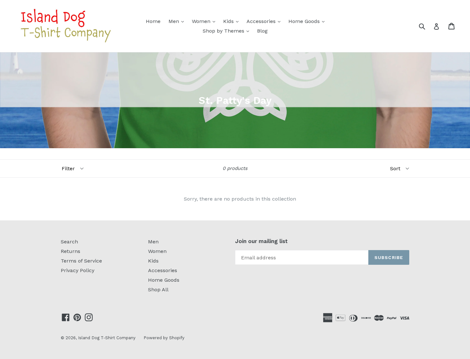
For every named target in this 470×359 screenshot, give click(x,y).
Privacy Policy (77, 270)
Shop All (158, 289)
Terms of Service (81, 261)
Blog (262, 31)
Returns (70, 251)
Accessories (265, 21)
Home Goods (308, 21)
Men (177, 21)
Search (69, 242)
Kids (232, 21)
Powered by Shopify (164, 337)
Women (205, 21)
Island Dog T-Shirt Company (107, 337)
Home (153, 21)
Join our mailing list (261, 241)
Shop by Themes (227, 30)
